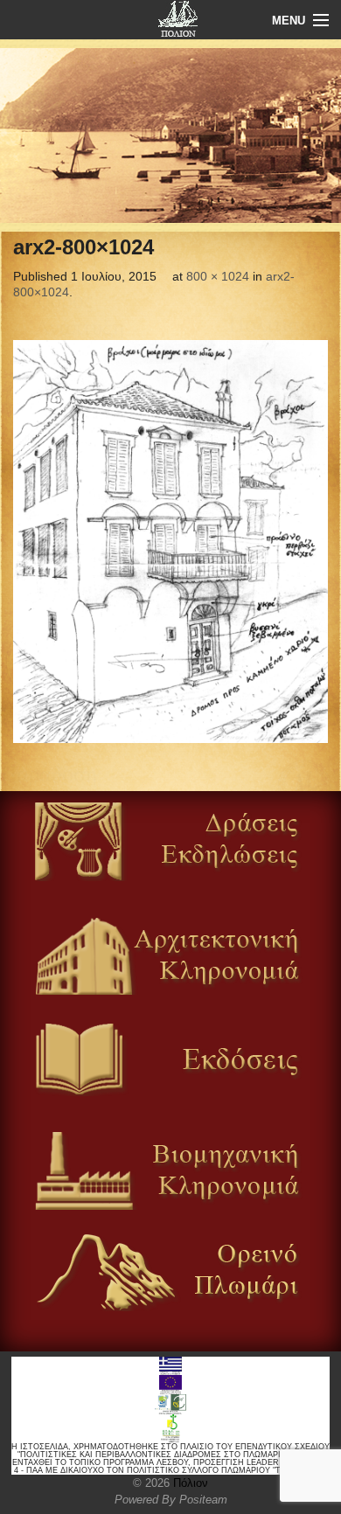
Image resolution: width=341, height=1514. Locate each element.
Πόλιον (189, 1483)
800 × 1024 (217, 276)
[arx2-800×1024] (170, 541)
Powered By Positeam (171, 1499)
